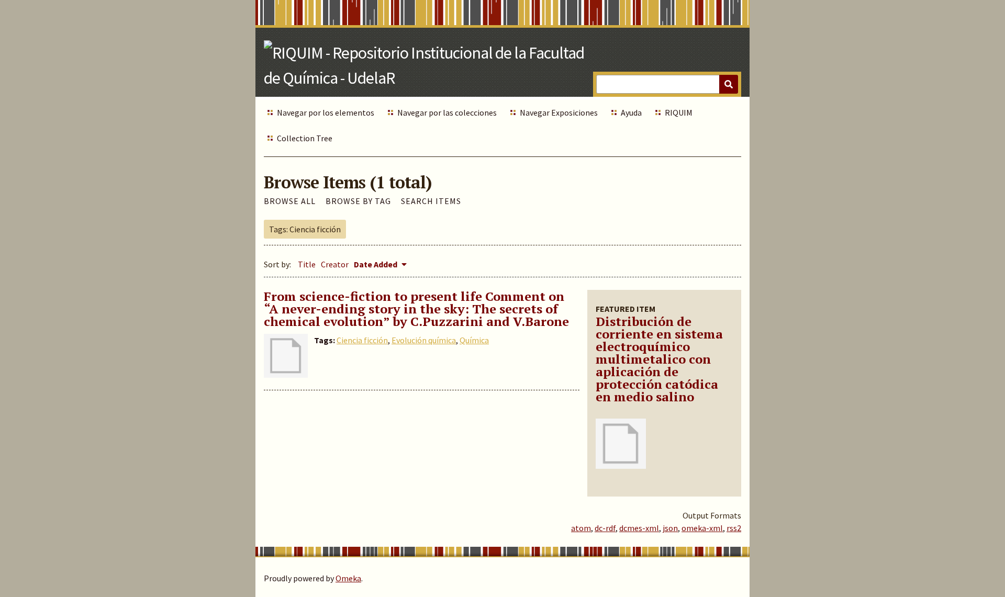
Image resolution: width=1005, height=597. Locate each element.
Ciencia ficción (362, 340)
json (670, 528)
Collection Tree (304, 138)
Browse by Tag (358, 201)
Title (307, 264)
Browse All (290, 201)
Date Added (376, 264)
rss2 (734, 528)
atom (581, 528)
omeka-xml (702, 528)
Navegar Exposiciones (559, 112)
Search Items (431, 201)
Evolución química (424, 340)
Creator (335, 264)
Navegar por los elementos (325, 112)
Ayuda (631, 112)
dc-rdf (605, 528)
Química (474, 340)
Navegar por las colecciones (447, 112)
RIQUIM (679, 112)
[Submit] (728, 84)
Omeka (348, 578)
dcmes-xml (639, 528)
